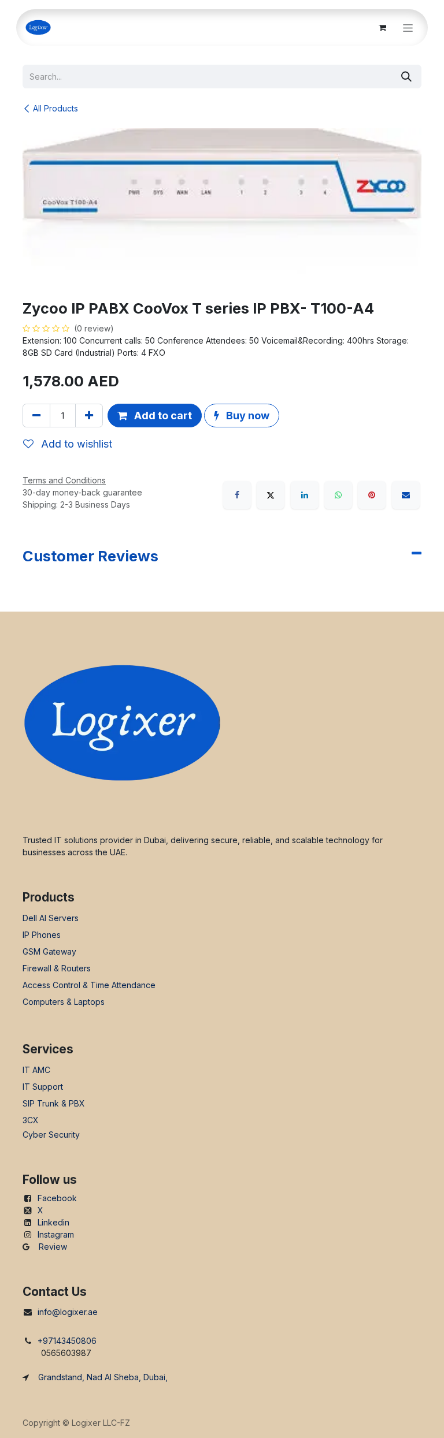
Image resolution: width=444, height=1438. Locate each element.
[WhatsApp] (338, 495)
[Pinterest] (372, 495)
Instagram (56, 1234)
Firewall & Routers (57, 968)
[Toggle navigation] (408, 28)
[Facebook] (237, 495)
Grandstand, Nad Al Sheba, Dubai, (103, 1377)
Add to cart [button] (162, 415)
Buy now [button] (246, 415)
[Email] (406, 495)
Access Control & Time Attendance (89, 985)
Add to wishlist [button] (75, 444)
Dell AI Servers (51, 918)
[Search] (406, 76)
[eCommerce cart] (382, 27)
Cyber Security (51, 1134)
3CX (31, 1120)
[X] (270, 495)
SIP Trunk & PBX (54, 1103)
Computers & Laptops (64, 1002)
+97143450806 (67, 1341)
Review (53, 1246)
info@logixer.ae (68, 1312)
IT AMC (36, 1070)
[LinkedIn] (305, 495)
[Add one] (89, 415)
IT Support (43, 1086)
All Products (55, 108)
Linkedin (53, 1222)
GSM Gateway (49, 951)
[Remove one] (36, 415)
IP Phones (42, 935)
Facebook (57, 1198)
